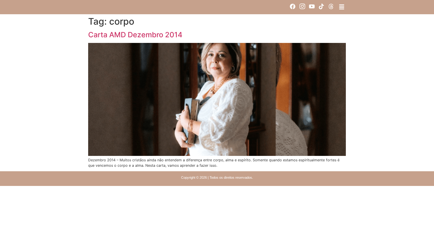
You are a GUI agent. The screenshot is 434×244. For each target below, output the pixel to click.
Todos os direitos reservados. (231, 177)
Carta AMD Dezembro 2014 (135, 34)
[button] (342, 7)
